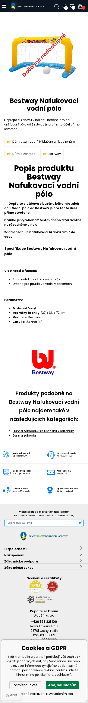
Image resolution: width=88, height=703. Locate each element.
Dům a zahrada (23, 141)
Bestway (54, 154)
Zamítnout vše (25, 685)
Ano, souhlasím (62, 685)
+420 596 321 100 (44, 622)
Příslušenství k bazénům (57, 141)
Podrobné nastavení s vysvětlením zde (44, 694)
